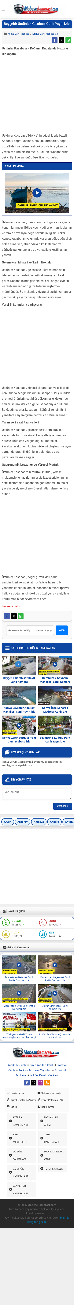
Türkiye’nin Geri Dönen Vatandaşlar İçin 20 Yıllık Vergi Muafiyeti (19, 1037)
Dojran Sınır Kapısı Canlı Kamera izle (55, 1007)
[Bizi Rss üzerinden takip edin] (47, 1082)
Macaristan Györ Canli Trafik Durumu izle (19, 1007)
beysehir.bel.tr (11, 606)
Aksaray (22, 822)
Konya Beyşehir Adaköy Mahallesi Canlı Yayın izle (19, 709)
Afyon (7, 822)
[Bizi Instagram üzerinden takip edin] (40, 1082)
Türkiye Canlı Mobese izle (45, 33)
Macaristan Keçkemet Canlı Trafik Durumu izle (55, 979)
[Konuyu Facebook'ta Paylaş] (54, 40)
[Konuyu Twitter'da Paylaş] (61, 40)
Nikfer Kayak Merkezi (44, 1075)
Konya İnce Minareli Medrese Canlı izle (55, 709)
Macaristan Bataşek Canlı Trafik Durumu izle (19, 979)
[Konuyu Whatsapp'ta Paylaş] (68, 40)
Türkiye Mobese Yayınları (35, 1070)
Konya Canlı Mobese (18, 33)
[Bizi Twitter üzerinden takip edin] (33, 1082)
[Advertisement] (37, 96)
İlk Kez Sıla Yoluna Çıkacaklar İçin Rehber (55, 1036)
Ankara (54, 822)
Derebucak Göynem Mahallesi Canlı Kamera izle (55, 681)
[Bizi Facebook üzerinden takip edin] (27, 1082)
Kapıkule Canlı (16, 1065)
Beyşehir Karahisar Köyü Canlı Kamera (19, 680)
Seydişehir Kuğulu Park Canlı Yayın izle (55, 739)
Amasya (39, 822)
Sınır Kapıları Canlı (42, 1065)
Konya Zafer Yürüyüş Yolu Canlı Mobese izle (19, 739)
